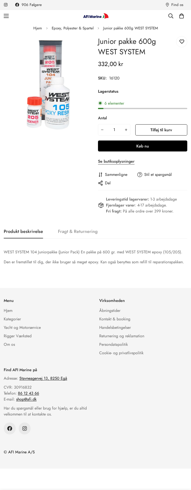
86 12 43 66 (28, 393)
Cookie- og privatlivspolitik (121, 353)
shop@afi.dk (26, 399)
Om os (9, 344)
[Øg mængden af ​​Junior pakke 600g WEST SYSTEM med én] (126, 129)
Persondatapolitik (113, 344)
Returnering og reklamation (121, 336)
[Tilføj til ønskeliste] (181, 41)
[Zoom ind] (82, 45)
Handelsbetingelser (115, 327)
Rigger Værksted (18, 336)
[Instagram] (6, 5)
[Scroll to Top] (181, 463)
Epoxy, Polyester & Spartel (73, 28)
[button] (181, 16)
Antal (102, 118)
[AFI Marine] (95, 16)
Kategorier (12, 319)
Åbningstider (109, 310)
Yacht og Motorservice (22, 327)
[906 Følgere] (10, 428)
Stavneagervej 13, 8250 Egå (43, 378)
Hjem (37, 28)
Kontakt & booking (114, 319)
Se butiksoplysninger (116, 161)
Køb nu (142, 146)
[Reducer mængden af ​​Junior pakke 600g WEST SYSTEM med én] (102, 129)
